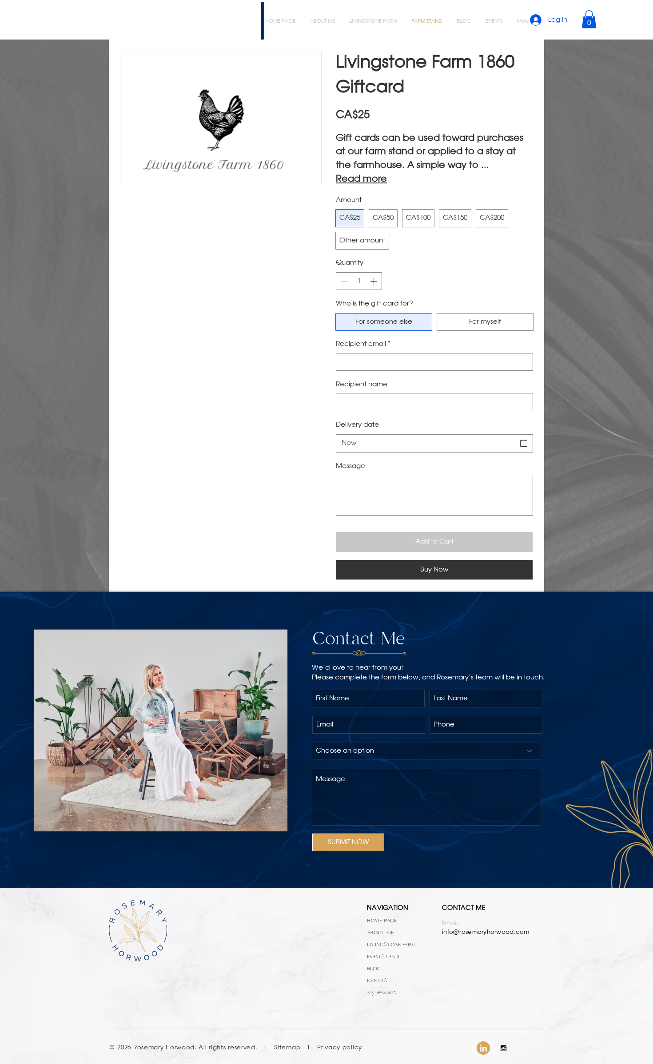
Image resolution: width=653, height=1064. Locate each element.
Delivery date (357, 425)
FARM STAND (383, 956)
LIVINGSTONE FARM (391, 944)
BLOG (374, 968)
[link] (589, 19)
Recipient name (361, 384)
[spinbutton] (359, 281)
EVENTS (377, 980)
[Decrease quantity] (343, 281)
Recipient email (363, 344)
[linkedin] (483, 1048)
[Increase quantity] (374, 281)
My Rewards (381, 992)
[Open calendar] (523, 443)
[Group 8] (503, 1048)
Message (350, 466)
